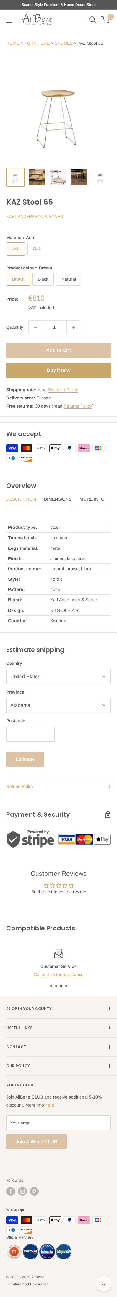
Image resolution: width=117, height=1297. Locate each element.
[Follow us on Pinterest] (34, 1191)
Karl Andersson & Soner (34, 216)
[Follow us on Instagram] (22, 1191)
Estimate (25, 759)
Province (15, 691)
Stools (63, 43)
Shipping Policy (63, 389)
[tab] (21, 500)
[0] (106, 19)
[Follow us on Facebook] (10, 1191)
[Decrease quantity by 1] (35, 327)
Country (14, 663)
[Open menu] (9, 20)
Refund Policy (19, 786)
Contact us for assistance (59, 974)
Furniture (37, 43)
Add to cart (58, 350)
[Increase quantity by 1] (73, 327)
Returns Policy (78, 405)
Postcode (15, 720)
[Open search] (92, 19)
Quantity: (15, 327)
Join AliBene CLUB (36, 1141)
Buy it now (58, 370)
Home (12, 43)
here (49, 1105)
